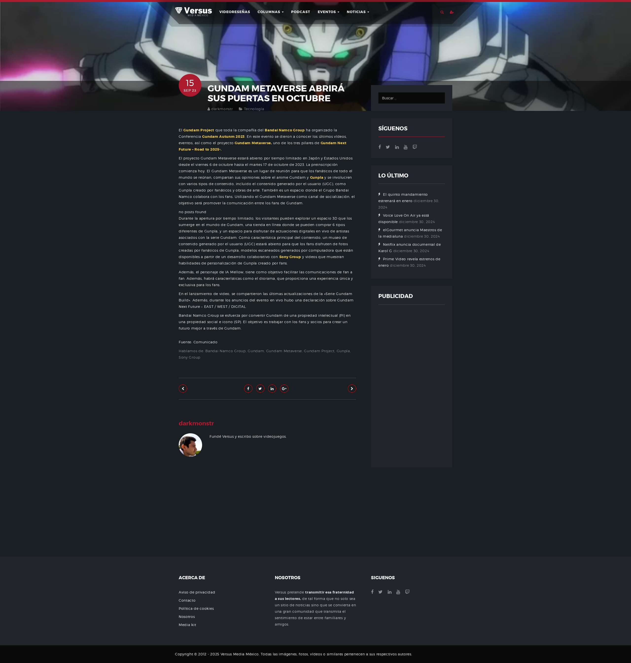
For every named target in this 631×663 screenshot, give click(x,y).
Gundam (256, 351)
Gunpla (343, 351)
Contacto (187, 600)
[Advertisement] (267, 521)
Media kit (187, 625)
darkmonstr (222, 109)
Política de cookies (196, 608)
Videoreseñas (234, 12)
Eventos (327, 12)
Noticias (357, 12)
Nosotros (187, 616)
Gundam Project (319, 351)
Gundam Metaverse (284, 351)
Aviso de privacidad (197, 592)
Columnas (269, 12)
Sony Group (189, 357)
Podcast (300, 12)
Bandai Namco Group (225, 351)
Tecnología (254, 109)
